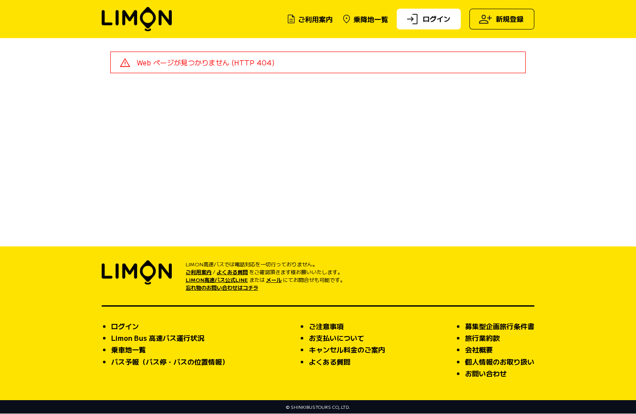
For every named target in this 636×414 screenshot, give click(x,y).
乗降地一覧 (370, 19)
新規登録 (510, 18)
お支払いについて (336, 338)
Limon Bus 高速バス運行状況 (157, 338)
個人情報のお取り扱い (499, 361)
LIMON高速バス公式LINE (217, 279)
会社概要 (479, 349)
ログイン (436, 18)
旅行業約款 (482, 338)
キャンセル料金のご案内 (347, 349)
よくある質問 (232, 271)
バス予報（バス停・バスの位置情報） (170, 361)
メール (274, 279)
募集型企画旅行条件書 (499, 326)
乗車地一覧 (128, 349)
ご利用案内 (315, 19)
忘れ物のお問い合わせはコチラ (222, 287)
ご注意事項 (326, 326)
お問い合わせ (486, 373)
